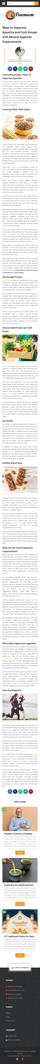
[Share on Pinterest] (31, 68)
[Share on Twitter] (15, 68)
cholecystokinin (7, 658)
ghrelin (35, 754)
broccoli (30, 183)
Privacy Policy (10, 1021)
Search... (9, 1013)
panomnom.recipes (14, 994)
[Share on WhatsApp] (20, 68)
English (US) (12, 1036)
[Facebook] (17, 1059)
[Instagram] (23, 1059)
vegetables (14, 167)
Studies (11, 451)
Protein (4, 280)
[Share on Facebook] (10, 68)
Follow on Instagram (21, 967)
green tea (15, 523)
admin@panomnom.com (16, 990)
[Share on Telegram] (25, 68)
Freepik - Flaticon (26, 1056)
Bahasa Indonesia (14, 1040)
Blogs (8, 1017)
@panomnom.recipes (15, 986)
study (6, 366)
